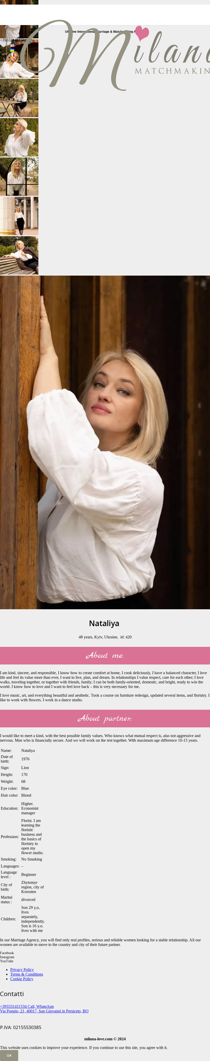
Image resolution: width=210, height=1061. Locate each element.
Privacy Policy (22, 969)
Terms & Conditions (26, 974)
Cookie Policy (21, 979)
